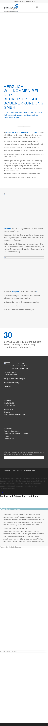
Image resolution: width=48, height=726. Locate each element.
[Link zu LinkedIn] (42, 473)
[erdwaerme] (24, 209)
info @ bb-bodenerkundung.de (14, 378)
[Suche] (36, 7)
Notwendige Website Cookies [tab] (10, 547)
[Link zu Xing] (39, 473)
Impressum (7, 386)
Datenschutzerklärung (11, 382)
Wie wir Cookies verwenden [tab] (10, 509)
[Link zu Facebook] (36, 473)
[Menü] (41, 7)
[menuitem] (36, 7)
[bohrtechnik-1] (24, 272)
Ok (2, 492)
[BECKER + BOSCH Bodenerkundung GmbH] (20, 7)
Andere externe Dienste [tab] (8, 651)
